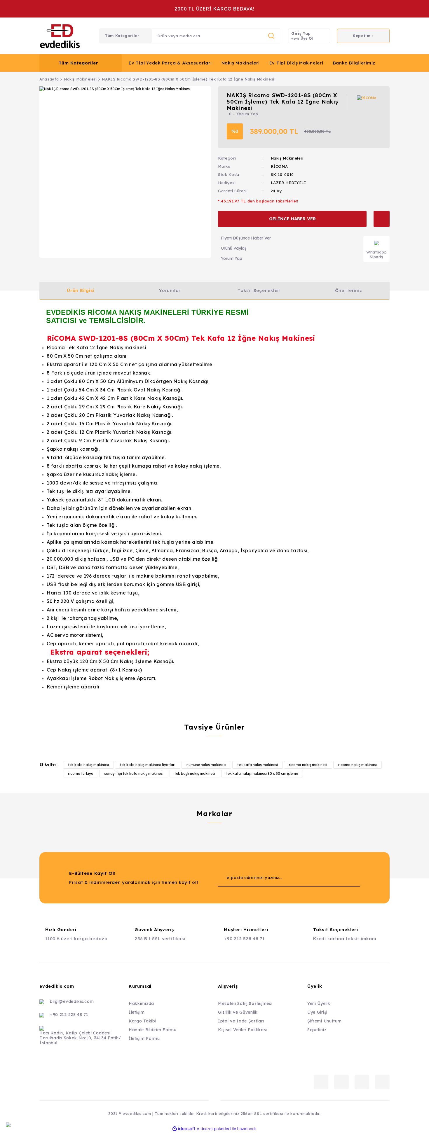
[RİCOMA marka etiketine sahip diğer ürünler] (369, 102)
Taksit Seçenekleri (259, 290)
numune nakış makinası (206, 765)
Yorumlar (170, 290)
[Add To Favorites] (382, 219)
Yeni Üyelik (318, 1003)
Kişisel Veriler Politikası (242, 1029)
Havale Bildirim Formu (153, 1029)
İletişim (137, 1012)
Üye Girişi (317, 1012)
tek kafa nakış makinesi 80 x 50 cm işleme (262, 773)
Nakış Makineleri (241, 63)
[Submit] (343, 878)
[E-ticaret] (214, 1129)
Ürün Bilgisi (80, 290)
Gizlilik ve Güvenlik (238, 1012)
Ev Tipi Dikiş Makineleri (296, 63)
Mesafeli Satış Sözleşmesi (245, 1003)
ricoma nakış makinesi (308, 765)
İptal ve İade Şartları (241, 1021)
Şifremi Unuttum (324, 1021)
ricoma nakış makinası (357, 765)
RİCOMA (279, 166)
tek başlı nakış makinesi (195, 773)
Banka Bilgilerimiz (354, 63)
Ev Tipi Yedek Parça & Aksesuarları (170, 63)
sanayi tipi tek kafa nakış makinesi (133, 773)
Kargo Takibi (142, 1021)
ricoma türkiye (80, 773)
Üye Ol (307, 38)
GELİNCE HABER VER (292, 218)
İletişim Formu (144, 1038)
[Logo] (60, 35)
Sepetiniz (316, 1029)
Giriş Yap (301, 33)
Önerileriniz (348, 290)
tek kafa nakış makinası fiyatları (147, 765)
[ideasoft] (184, 1129)
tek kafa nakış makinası (88, 765)
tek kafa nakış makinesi (257, 765)
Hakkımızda (141, 1003)
